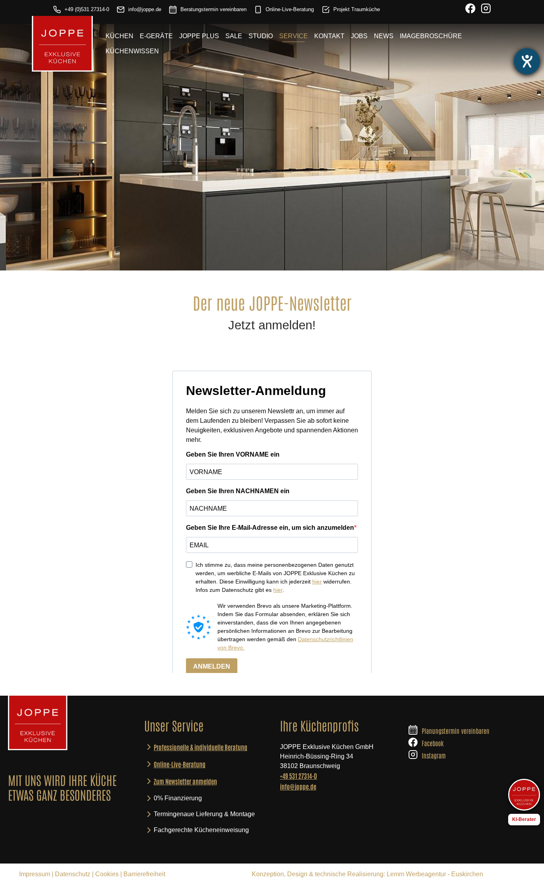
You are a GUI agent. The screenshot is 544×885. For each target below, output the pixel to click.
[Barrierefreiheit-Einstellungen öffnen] (527, 61)
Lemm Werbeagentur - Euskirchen (435, 874)
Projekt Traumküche (356, 9)
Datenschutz (72, 874)
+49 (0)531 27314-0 (87, 9)
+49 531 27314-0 (298, 776)
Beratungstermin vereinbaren (213, 9)
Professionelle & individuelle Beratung (200, 747)
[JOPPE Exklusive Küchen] (38, 723)
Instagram (434, 755)
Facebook (433, 743)
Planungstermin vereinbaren (455, 731)
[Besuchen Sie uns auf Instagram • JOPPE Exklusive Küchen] (486, 9)
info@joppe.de (144, 9)
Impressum (34, 874)
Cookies (107, 874)
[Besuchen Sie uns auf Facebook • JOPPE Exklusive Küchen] (470, 9)
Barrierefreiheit (144, 874)
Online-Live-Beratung (290, 9)
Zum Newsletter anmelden (185, 781)
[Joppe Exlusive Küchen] (62, 44)
